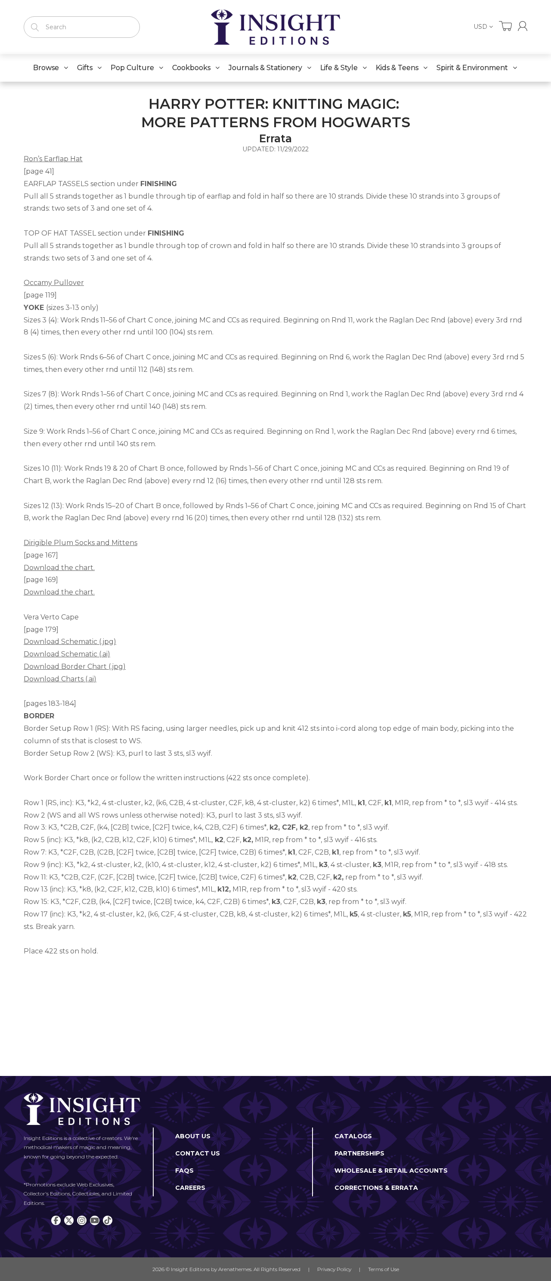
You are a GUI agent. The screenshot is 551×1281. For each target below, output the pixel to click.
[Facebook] (56, 1220)
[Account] (522, 26)
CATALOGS (353, 1136)
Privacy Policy (334, 1269)
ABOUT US (192, 1136)
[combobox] (81, 27)
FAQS (184, 1170)
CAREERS (190, 1188)
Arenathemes (234, 1269)
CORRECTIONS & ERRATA (376, 1188)
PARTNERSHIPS (359, 1153)
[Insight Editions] (275, 27)
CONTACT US (197, 1153)
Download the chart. (59, 592)
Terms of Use (383, 1269)
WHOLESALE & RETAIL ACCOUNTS (391, 1170)
